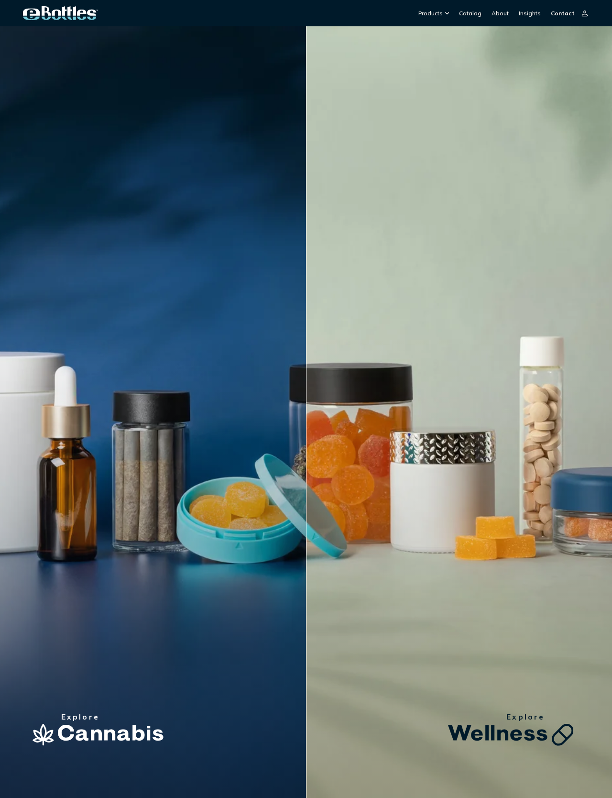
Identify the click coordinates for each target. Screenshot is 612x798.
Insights (530, 13)
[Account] (584, 13)
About (500, 13)
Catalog (470, 13)
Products (430, 13)
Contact (563, 13)
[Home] (60, 13)
